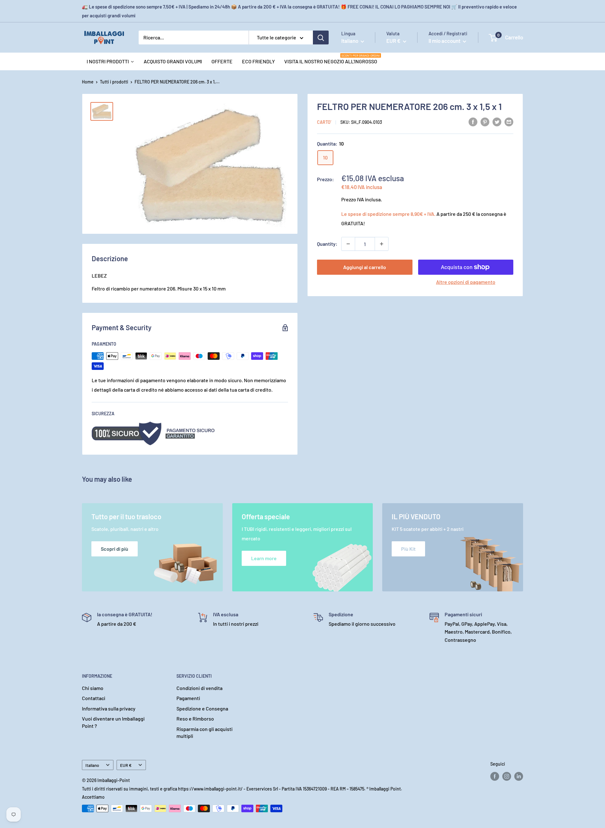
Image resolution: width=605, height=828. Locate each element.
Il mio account (445, 40)
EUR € (126, 765)
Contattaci (93, 698)
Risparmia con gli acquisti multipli (204, 732)
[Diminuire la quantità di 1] (348, 243)
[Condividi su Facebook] (473, 121)
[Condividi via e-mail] (508, 121)
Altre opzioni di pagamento (465, 282)
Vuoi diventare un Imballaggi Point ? (113, 722)
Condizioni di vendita (199, 688)
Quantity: (327, 244)
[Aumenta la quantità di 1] (381, 243)
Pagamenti (188, 698)
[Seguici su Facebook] (494, 776)
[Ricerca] (321, 37)
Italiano (92, 765)
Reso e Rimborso (195, 719)
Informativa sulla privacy (108, 708)
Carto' (324, 122)
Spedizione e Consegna (202, 708)
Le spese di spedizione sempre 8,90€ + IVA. (388, 214)
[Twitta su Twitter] (497, 121)
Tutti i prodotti (114, 81)
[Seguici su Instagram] (506, 776)
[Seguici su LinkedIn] (518, 776)
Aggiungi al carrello (364, 267)
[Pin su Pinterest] (485, 121)
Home (88, 81)
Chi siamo (92, 688)
